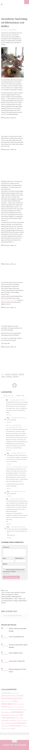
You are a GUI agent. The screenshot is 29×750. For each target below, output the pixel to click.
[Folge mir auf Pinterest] (17, 584)
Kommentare (8, 395)
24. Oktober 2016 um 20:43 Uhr (18, 527)
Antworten (8, 414)
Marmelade (21, 374)
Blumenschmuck (16, 698)
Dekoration (7, 703)
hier (6, 98)
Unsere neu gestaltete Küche (16, 636)
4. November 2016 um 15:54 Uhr (17, 400)
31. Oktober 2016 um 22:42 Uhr (14, 427)
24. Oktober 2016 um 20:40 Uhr (17, 499)
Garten (4, 707)
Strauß (3, 723)
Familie (21, 704)
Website (5, 564)
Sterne (25, 720)
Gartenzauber (17, 707)
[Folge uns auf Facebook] (13, 584)
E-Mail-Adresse (19, 558)
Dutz (18, 704)
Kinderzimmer (13, 709)
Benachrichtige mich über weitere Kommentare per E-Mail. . (14, 571)
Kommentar (6, 547)
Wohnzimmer (24, 726)
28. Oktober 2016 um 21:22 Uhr (20, 466)
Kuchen (24, 709)
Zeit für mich (4, 728)
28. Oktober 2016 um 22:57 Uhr (18, 491)
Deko (15, 701)
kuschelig (7, 374)
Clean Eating (9, 701)
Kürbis (9, 712)
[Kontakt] (24, 584)
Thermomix (15, 376)
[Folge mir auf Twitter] (20, 584)
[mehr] (3, 602)
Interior (8, 709)
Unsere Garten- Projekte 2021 (17, 661)
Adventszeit (5, 696)
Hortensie (3, 709)
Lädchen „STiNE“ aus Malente (9, 300)
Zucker (12, 728)
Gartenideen (10, 707)
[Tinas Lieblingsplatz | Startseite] (8, 6)
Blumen (4, 698)
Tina (5, 29)
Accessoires (6, 693)
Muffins (3, 376)
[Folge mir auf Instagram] (9, 584)
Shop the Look (20, 720)
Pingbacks (20, 395)
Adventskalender (15, 693)
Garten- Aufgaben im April (15, 653)
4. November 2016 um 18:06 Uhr (18, 417)
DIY (14, 704)
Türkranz (7, 726)
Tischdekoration (19, 723)
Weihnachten (15, 726)
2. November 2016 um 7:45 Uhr (18, 453)
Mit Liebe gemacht (12, 716)
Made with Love (7, 715)
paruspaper (5, 720)
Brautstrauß (3, 701)
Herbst (22, 707)
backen (20, 696)
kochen (20, 709)
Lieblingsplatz (14, 374)
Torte (2, 726)
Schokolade (9, 376)
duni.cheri (8, 466)
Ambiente (14, 696)
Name (5, 558)
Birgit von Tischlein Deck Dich (13, 425)
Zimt (9, 728)
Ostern (21, 718)
